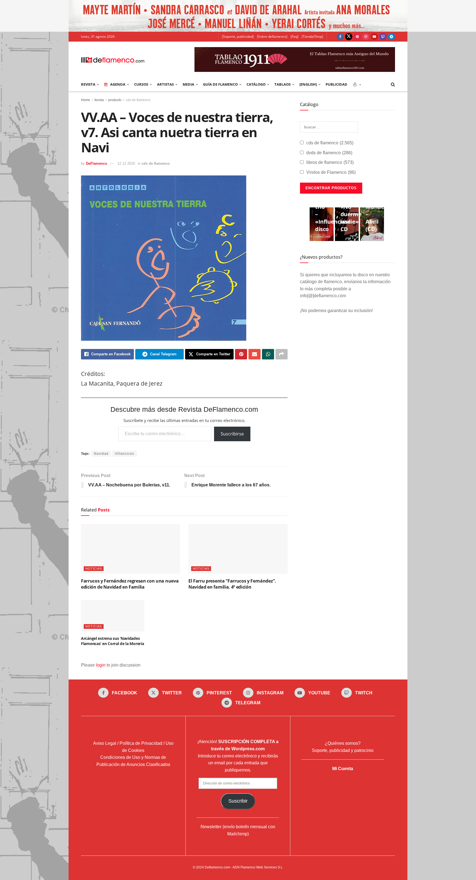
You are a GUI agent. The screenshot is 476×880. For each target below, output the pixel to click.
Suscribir (238, 801)
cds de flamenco (138, 100)
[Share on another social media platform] (281, 354)
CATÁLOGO (256, 84)
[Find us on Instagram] (365, 37)
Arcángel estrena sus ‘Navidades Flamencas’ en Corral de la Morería (112, 641)
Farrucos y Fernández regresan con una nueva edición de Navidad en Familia (129, 584)
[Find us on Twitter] (348, 37)
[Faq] (294, 36)
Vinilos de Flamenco (331, 172)
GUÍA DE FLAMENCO (220, 84)
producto (114, 100)
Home (85, 100)
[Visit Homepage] (112, 59)
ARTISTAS (165, 84)
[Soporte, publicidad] (238, 36)
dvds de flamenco (329, 152)
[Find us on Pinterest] (357, 37)
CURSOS (141, 84)
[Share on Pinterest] (241, 354)
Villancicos (124, 454)
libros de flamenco (330, 162)
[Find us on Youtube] (374, 37)
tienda (99, 100)
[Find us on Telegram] (391, 37)
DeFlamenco (96, 163)
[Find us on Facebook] (340, 37)
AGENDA (117, 84)
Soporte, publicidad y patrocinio (343, 750)
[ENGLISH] (308, 84)
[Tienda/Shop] (312, 36)
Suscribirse (232, 434)
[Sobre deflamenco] (272, 36)
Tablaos (282, 84)
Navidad (101, 454)
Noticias (93, 568)
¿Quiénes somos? (343, 743)
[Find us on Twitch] (382, 37)
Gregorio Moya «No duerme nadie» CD (351, 210)
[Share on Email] (254, 354)
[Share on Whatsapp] (268, 354)
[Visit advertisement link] (238, 16)
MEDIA (188, 84)
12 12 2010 (126, 163)
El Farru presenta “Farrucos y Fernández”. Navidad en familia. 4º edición (232, 584)
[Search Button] (393, 84)
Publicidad (336, 84)
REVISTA (88, 84)
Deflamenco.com (217, 867)
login (101, 665)
